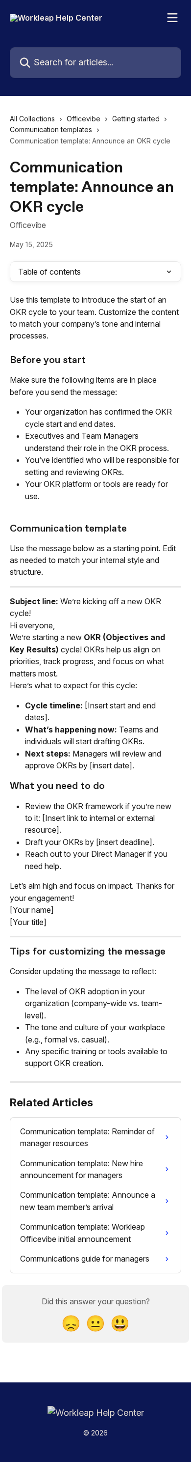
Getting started (136, 118)
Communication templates (51, 129)
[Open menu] (172, 18)
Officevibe (83, 118)
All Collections (32, 118)
